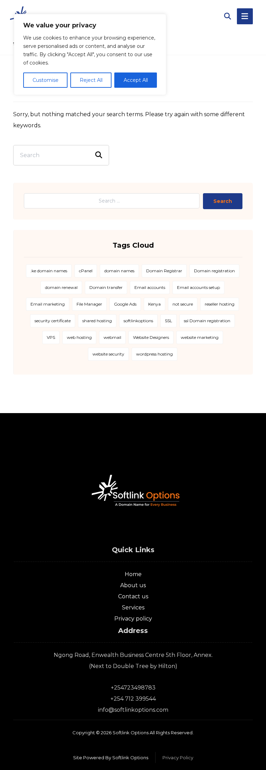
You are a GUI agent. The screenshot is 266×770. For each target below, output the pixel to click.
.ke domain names (48, 270)
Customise (46, 80)
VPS (51, 337)
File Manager (89, 304)
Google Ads (125, 304)
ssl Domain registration (207, 320)
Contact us (133, 596)
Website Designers (151, 337)
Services (133, 607)
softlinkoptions (138, 320)
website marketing (200, 337)
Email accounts (149, 287)
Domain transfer (106, 287)
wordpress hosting (154, 354)
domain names (119, 270)
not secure (182, 304)
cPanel (85, 270)
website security (108, 354)
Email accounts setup (198, 287)
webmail (112, 337)
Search (222, 201)
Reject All (91, 80)
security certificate (53, 320)
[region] (90, 54)
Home (133, 574)
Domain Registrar (164, 270)
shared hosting (97, 320)
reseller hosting (219, 304)
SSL (168, 320)
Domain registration (214, 270)
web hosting (79, 337)
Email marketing (47, 304)
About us (133, 585)
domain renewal (61, 287)
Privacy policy (133, 618)
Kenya (154, 304)
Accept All (136, 80)
